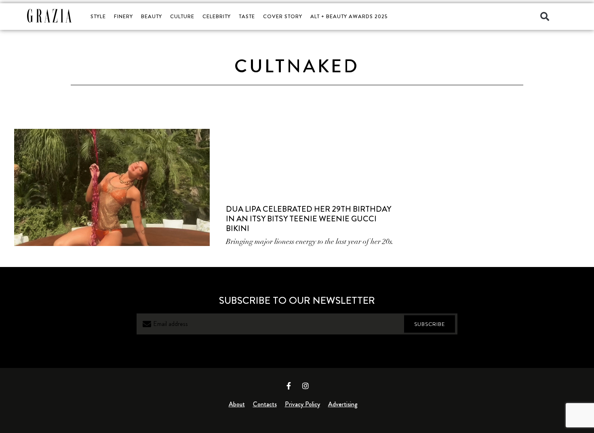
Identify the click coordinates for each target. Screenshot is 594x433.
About (237, 404)
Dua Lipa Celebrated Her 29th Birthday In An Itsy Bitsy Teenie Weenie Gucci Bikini (308, 218)
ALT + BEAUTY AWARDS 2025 (349, 16)
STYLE (98, 16)
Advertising (343, 404)
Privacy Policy (302, 404)
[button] (544, 16)
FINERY (123, 16)
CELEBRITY (216, 16)
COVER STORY (282, 16)
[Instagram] (305, 385)
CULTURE (182, 16)
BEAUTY (151, 16)
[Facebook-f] (289, 385)
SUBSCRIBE (429, 324)
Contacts (265, 404)
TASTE (247, 16)
